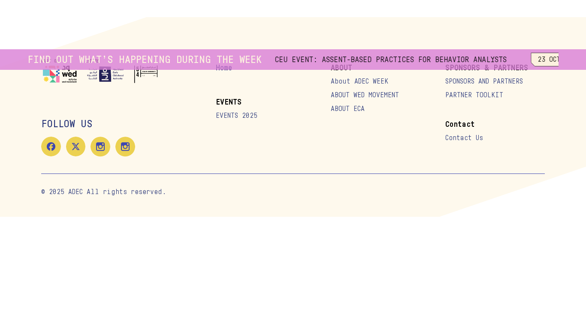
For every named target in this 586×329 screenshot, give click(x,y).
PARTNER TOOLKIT (474, 95)
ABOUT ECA (348, 108)
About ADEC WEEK (359, 81)
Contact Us (464, 138)
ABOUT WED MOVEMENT (365, 95)
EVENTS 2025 (236, 115)
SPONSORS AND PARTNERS (484, 81)
